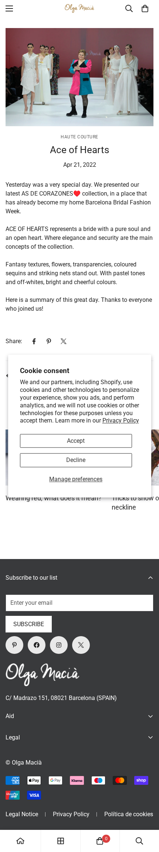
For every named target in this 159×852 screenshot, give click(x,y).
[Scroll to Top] (145, 813)
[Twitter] (63, 341)
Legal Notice (22, 814)
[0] (144, 8)
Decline (75, 460)
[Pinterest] (48, 341)
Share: (14, 341)
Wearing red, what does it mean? (54, 498)
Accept (76, 441)
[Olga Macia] (79, 8)
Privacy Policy (120, 420)
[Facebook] (34, 341)
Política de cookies (128, 814)
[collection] (60, 841)
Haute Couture (79, 136)
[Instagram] (59, 645)
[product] (20, 841)
